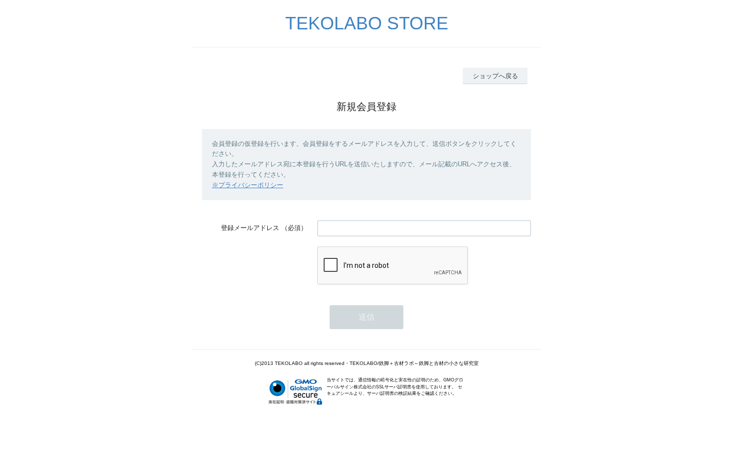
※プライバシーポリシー (247, 185)
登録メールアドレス (250, 228)
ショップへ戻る (495, 76)
